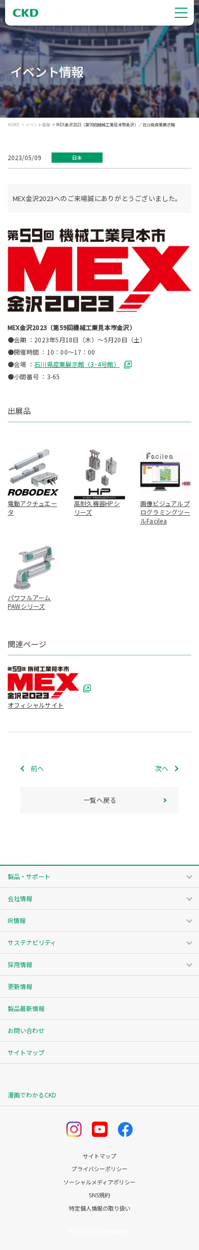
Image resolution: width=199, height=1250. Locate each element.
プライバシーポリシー (99, 1169)
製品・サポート (29, 876)
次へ (161, 768)
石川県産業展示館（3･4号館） (77, 364)
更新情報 (20, 986)
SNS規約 (99, 1195)
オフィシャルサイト (36, 704)
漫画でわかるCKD (32, 1094)
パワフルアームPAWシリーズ (29, 601)
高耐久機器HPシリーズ (97, 507)
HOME (13, 125)
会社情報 (20, 898)
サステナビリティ (32, 942)
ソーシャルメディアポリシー (99, 1182)
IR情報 (17, 920)
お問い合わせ (26, 1030)
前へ (37, 768)
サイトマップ (26, 1052)
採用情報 (20, 964)
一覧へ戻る (99, 800)
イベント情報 (38, 125)
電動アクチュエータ (32, 507)
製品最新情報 (26, 1008)
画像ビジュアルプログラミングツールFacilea (165, 512)
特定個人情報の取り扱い (100, 1208)
